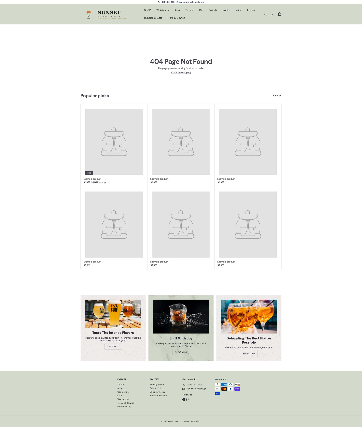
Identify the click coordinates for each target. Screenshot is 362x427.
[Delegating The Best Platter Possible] (249, 317)
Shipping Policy (157, 392)
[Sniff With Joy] (181, 317)
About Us (122, 388)
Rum (177, 10)
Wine (239, 10)
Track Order (123, 399)
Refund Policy (156, 388)
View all (277, 95)
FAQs (119, 395)
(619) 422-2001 (167, 2)
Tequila (189, 10)
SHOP (147, 10)
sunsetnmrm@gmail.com (191, 2)
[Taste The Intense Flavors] (113, 314)
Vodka (226, 10)
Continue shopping (181, 72)
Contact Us (123, 392)
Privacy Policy (157, 384)
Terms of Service (125, 403)
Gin (201, 10)
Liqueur (251, 10)
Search (120, 384)
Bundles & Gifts (153, 18)
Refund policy (124, 406)
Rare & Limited (176, 18)
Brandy (213, 10)
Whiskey (161, 10)
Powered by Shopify (190, 421)
